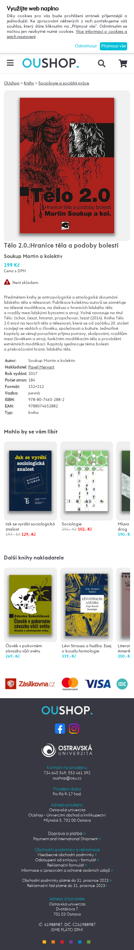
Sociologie (72, 524)
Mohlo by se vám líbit (31, 432)
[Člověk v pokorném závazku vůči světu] (30, 602)
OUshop (12, 83)
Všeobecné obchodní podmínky (67, 855)
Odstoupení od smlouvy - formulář (67, 860)
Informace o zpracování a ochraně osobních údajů (67, 870)
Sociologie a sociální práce (63, 83)
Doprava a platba (67, 833)
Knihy (29, 83)
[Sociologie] (86, 477)
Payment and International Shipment (67, 839)
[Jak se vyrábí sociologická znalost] (30, 477)
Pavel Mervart (41, 367)
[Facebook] (60, 728)
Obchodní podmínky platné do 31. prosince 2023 (67, 881)
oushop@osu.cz (67, 778)
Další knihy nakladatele (34, 558)
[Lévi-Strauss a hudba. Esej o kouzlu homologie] (86, 604)
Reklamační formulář (67, 865)
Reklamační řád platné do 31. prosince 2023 (67, 886)
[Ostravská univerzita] (67, 749)
